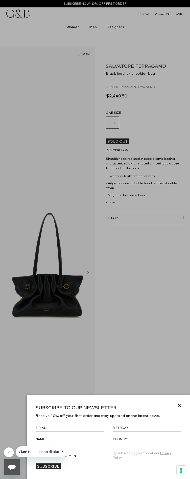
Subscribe (48, 466)
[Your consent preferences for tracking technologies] (181, 470)
